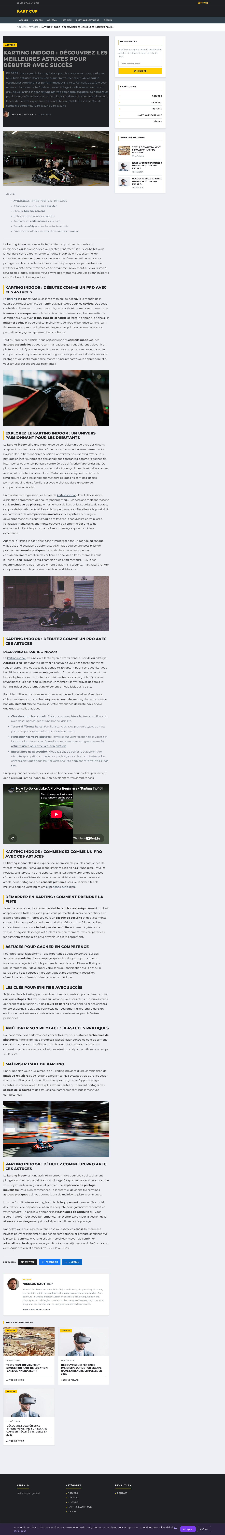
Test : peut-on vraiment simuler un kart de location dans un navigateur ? (27, 1367)
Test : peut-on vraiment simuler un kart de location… (146, 150)
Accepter (188, 1529)
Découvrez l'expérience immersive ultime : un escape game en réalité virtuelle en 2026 (81, 1369)
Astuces (38, 20)
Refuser (204, 1529)
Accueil (23, 20)
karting (12, 298)
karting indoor (66, 495)
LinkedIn (74, 1262)
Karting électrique (87, 20)
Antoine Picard (15, 1380)
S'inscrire (140, 71)
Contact (202, 3)
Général (52, 20)
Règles (108, 20)
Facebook (51, 1262)
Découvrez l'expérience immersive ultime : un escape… (147, 166)
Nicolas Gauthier (38, 1284)
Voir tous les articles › (36, 1309)
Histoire (67, 20)
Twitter (30, 1262)
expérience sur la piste (61, 886)
